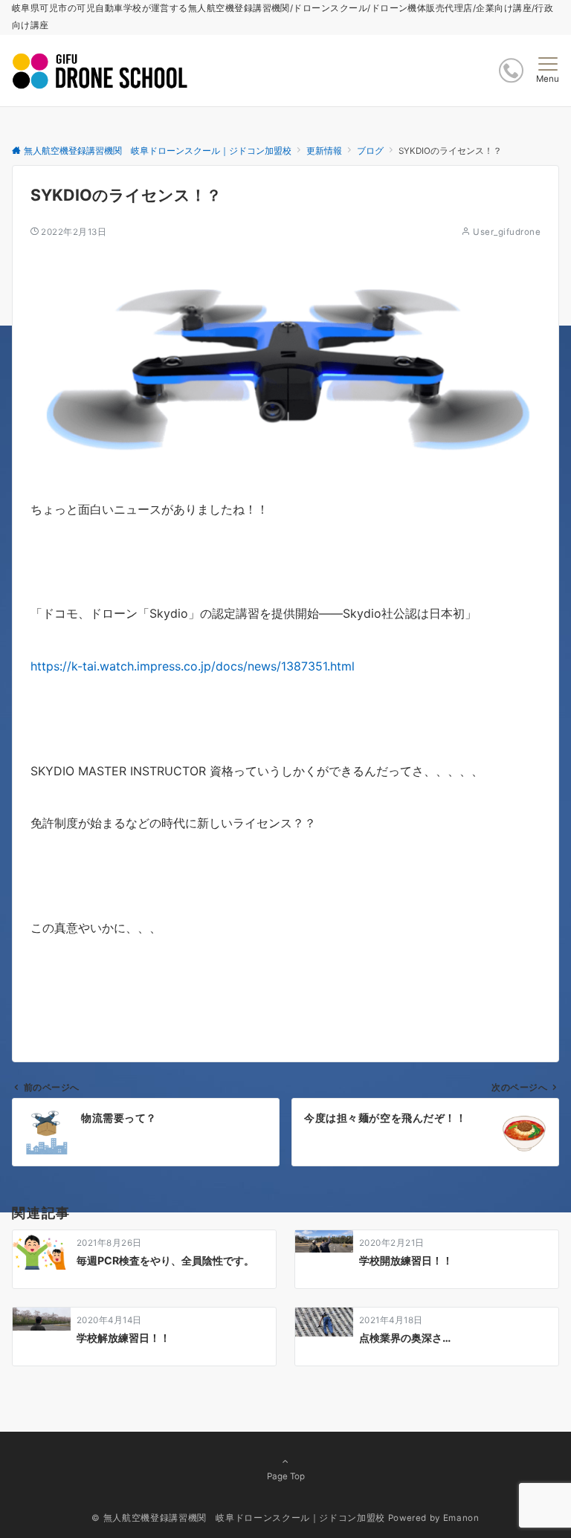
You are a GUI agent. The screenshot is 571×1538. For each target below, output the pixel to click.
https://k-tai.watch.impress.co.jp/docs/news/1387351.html (192, 666)
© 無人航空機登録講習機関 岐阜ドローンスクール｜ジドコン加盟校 (237, 1518)
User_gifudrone (507, 232)
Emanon (461, 1518)
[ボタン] (511, 70)
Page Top (286, 1476)
